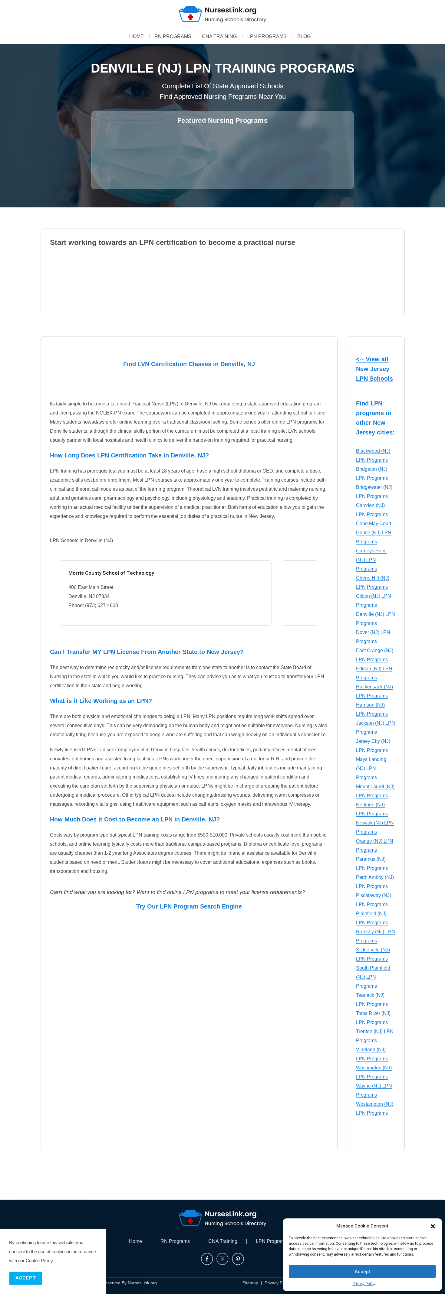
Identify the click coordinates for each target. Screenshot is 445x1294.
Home (136, 36)
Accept (362, 1271)
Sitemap (250, 1283)
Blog (304, 36)
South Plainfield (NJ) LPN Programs (373, 977)
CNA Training (219, 36)
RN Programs (172, 36)
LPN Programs (267, 36)
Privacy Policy (363, 1284)
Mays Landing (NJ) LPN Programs (371, 768)
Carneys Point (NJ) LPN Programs (371, 559)
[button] (433, 1226)
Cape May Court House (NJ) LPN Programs (373, 532)
